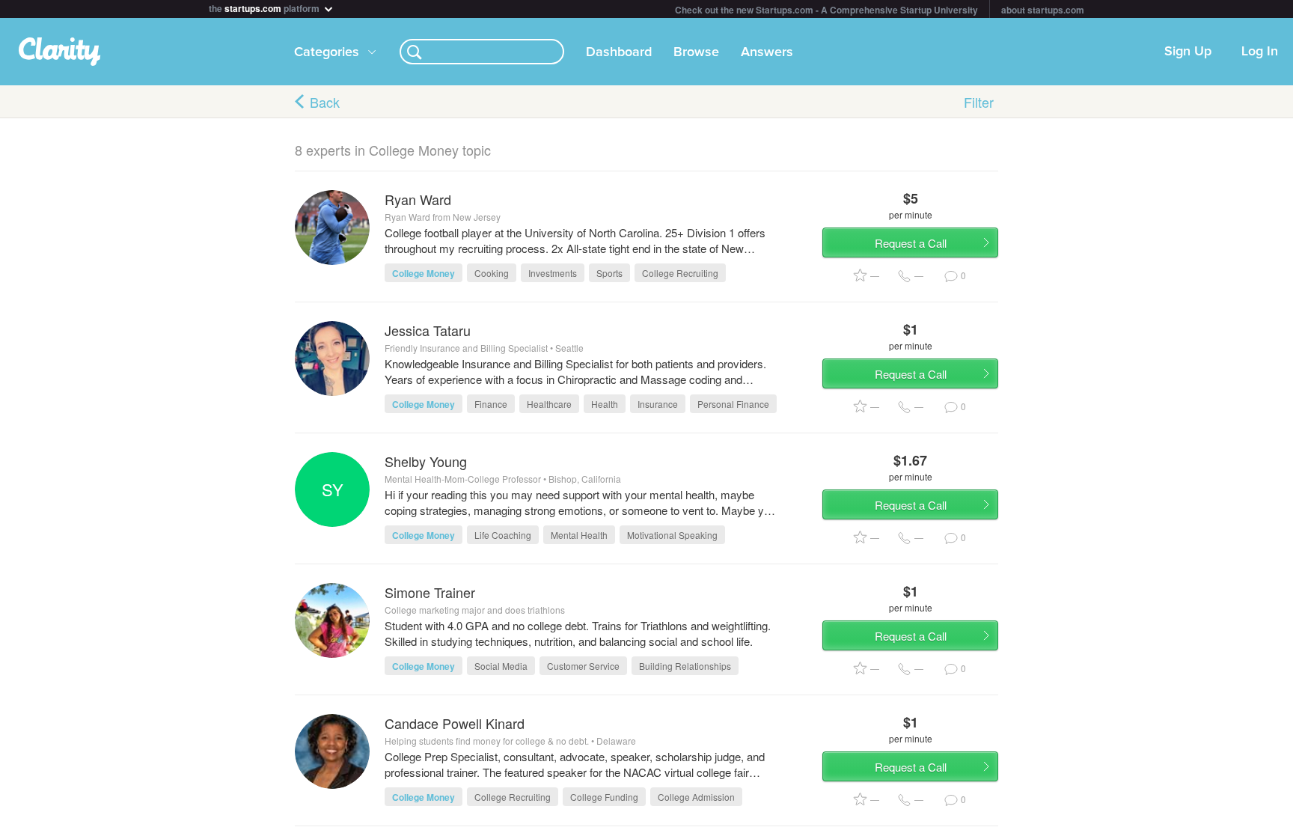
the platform (265, 7)
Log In (1259, 51)
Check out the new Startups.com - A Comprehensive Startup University (826, 9)
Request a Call (911, 243)
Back (325, 102)
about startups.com (1042, 9)
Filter (979, 102)
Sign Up (1187, 51)
